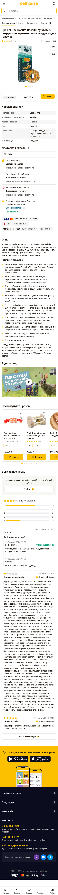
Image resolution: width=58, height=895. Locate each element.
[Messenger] (43, 857)
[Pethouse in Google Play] (17, 759)
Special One (35, 113)
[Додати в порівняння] (53, 54)
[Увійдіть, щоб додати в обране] (21, 413)
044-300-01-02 (10, 837)
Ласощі (33, 126)
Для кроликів (36, 131)
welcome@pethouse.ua (15, 845)
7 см (36, 445)
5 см (29, 445)
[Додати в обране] (53, 47)
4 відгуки (16, 41)
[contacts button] (54, 4)
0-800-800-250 (10, 825)
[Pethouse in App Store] (40, 759)
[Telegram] (50, 857)
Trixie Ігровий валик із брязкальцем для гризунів (36, 435)
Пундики (34, 141)
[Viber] (36, 857)
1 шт (6, 445)
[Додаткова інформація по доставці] (28, 148)
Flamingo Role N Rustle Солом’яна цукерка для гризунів (12, 435)
